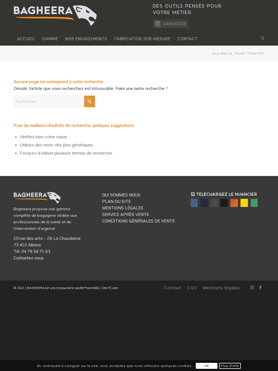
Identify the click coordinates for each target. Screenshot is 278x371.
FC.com (112, 288)
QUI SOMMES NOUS (121, 194)
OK (206, 366)
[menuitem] (26, 39)
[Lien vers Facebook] (260, 287)
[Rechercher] (260, 39)
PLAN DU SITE (116, 201)
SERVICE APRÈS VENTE (125, 214)
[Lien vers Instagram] (252, 287)
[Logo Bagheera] (56, 21)
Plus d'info (230, 366)
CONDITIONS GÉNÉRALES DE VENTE (138, 221)
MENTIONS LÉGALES (122, 207)
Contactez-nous (29, 257)
